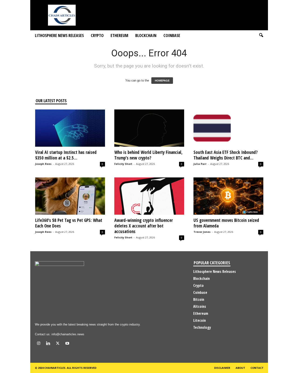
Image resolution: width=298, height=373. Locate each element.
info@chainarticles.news (67, 334)
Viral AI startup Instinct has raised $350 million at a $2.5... (66, 155)
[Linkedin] (49, 344)
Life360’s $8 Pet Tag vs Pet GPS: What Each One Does (68, 223)
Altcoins (199, 306)
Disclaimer (222, 368)
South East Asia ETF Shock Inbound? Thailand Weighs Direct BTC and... (225, 155)
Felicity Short (123, 164)
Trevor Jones (201, 232)
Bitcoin (198, 299)
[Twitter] (59, 344)
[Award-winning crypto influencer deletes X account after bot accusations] (149, 196)
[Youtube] (68, 344)
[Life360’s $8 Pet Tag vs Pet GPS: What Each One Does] (70, 196)
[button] (261, 35)
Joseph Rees (43, 164)
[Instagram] (39, 344)
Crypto (97, 35)
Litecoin (199, 320)
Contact (257, 368)
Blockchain (145, 35)
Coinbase (171, 35)
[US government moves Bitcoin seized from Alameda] (228, 196)
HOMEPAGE (162, 80)
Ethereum (119, 35)
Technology (202, 327)
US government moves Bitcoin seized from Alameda (226, 223)
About (240, 368)
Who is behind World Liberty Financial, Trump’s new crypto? (148, 155)
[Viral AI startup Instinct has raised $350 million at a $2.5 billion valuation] (70, 128)
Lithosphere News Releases (59, 35)
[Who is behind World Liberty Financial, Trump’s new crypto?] (149, 128)
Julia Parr (200, 164)
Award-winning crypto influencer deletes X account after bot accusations (143, 225)
